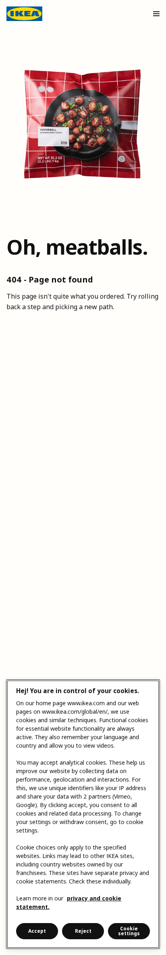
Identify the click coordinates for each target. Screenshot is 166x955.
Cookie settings (129, 931)
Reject (83, 931)
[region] (83, 814)
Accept (37, 931)
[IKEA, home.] (24, 13)
